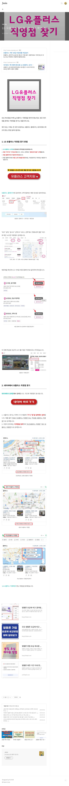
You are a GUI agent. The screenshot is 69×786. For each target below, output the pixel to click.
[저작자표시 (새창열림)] (20, 697)
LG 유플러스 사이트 (8, 149)
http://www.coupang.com (10, 50)
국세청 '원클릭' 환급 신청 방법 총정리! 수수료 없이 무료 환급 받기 (19, 713)
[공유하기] (8, 697)
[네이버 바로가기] (24, 400)
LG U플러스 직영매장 (9, 586)
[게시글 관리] (10, 697)
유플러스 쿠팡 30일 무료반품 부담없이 (15, 53)
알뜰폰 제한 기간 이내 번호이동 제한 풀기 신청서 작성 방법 (18, 717)
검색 (62, 3)
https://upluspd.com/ (9, 62)
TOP (65, 780)
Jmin (4, 3)
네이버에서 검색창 (8, 393)
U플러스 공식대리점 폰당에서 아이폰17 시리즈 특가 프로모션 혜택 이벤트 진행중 (18, 68)
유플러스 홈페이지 (8, 193)
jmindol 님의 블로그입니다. (12, 754)
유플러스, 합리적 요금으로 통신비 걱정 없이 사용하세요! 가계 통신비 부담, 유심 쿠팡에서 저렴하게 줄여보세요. (23, 56)
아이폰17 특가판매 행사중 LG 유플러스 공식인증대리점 (19, 65)
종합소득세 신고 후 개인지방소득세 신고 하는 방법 (15, 715)
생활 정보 (6, 706)
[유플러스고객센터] (24, 173)
